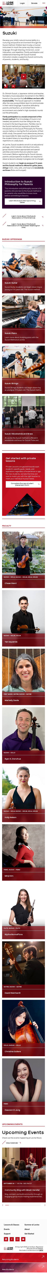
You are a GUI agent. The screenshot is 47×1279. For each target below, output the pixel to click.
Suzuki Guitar (11, 282)
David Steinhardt (12, 993)
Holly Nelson (10, 817)
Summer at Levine (32, 1224)
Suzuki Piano (11, 333)
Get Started (29, 1233)
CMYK (41, 1250)
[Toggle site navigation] (43, 3)
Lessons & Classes (11, 1224)
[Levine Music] (8, 1248)
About (27, 1229)
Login (22, 3)
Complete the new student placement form (22, 484)
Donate (34, 3)
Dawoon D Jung (12, 1110)
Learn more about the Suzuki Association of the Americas (23, 217)
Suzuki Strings (11, 383)
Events (7, 1229)
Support (7, 1233)
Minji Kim (9, 875)
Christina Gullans (13, 1051)
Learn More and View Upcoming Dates (22, 201)
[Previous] (3, 1205)
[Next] (45, 1205)
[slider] (21, 86)
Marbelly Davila (12, 700)
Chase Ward (10, 583)
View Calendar (12, 1143)
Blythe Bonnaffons (14, 934)
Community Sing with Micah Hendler (22, 1190)
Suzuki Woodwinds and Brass (19, 433)
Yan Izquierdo (11, 641)
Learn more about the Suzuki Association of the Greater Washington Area (23, 226)
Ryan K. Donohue (13, 758)
